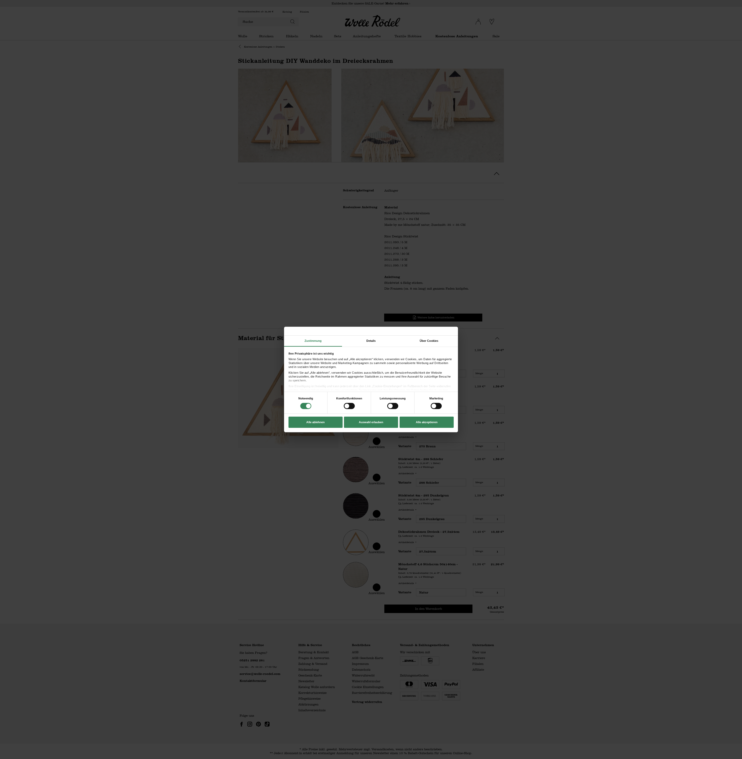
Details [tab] (371, 340)
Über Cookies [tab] (429, 340)
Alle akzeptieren (426, 422)
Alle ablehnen (315, 422)
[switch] (349, 406)
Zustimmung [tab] (313, 340)
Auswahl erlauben (371, 422)
